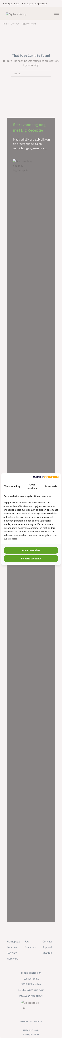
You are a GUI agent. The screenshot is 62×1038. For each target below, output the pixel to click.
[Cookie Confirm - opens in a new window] (46, 477)
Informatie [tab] (51, 486)
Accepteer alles (31, 550)
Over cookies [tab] (32, 486)
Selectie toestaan (31, 558)
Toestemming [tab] (12, 486)
